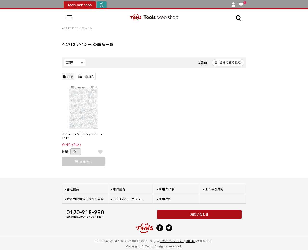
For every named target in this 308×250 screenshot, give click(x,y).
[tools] (144, 226)
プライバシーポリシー (128, 199)
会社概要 (73, 189)
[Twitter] (169, 227)
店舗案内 (119, 189)
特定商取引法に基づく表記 (85, 199)
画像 (70, 76)
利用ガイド (166, 189)
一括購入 (88, 76)
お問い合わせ (199, 214)
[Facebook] (159, 227)
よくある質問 (214, 189)
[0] (240, 3)
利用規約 (165, 199)
